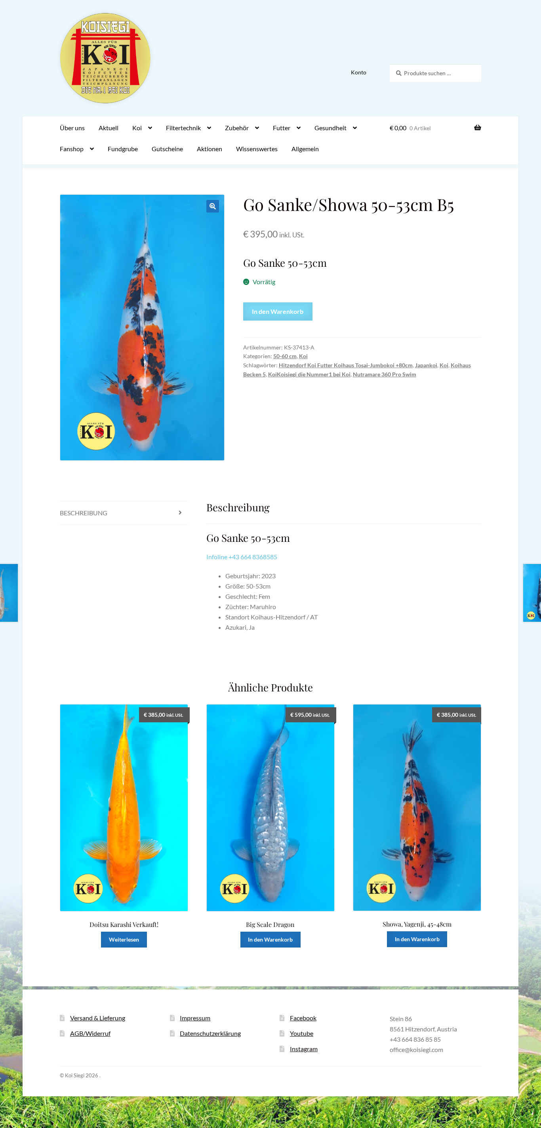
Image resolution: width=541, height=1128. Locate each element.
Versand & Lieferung (97, 1018)
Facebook (303, 1018)
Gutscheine (167, 148)
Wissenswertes (257, 148)
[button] (212, 206)
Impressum (195, 1018)
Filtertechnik (183, 127)
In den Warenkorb (277, 311)
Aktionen (209, 148)
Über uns (72, 127)
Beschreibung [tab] (83, 513)
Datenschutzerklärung (210, 1033)
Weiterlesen (124, 939)
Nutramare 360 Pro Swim (384, 374)
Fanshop (72, 148)
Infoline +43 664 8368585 (241, 556)
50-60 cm (285, 356)
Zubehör (237, 127)
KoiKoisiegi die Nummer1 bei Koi (309, 374)
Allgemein (305, 148)
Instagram (304, 1048)
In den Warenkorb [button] (270, 939)
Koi (137, 127)
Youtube (301, 1033)
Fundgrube (123, 148)
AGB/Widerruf (90, 1033)
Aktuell (108, 127)
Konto (358, 72)
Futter (281, 127)
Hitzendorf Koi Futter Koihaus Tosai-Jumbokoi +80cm (346, 365)
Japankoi (426, 365)
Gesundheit (330, 127)
